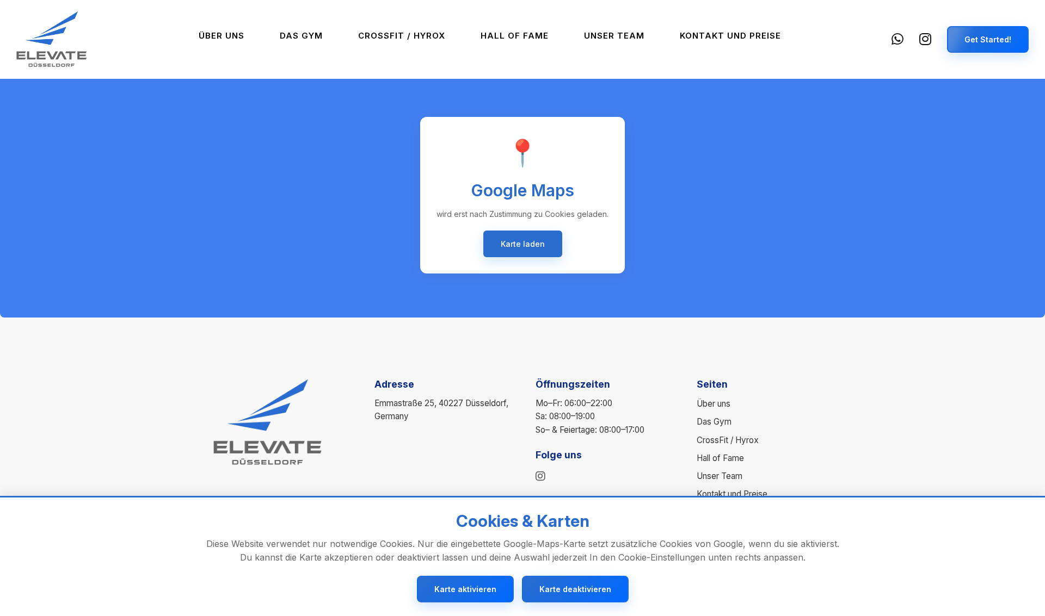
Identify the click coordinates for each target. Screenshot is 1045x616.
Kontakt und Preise (730, 35)
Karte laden (523, 243)
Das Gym (301, 35)
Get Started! (987, 39)
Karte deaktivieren (575, 589)
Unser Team (614, 35)
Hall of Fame (515, 35)
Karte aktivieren (465, 589)
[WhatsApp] (898, 40)
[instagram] (540, 476)
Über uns (221, 35)
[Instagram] (925, 40)
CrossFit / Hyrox (401, 35)
